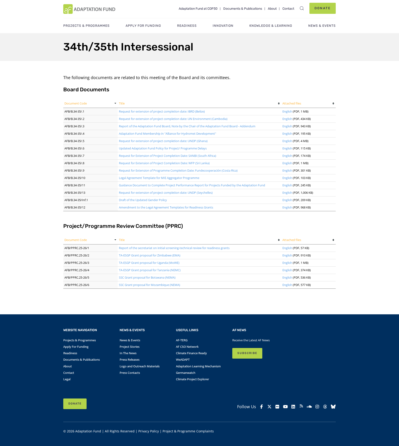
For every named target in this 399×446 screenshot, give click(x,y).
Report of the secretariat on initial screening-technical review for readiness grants (174, 248)
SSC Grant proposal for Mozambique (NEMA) (149, 285)
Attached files (291, 103)
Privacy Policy (148, 431)
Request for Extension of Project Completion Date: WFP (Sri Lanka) (164, 163)
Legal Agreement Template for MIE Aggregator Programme (159, 178)
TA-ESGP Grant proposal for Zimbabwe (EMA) (149, 255)
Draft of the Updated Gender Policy (143, 200)
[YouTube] (285, 407)
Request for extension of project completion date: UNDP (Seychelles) (166, 192)
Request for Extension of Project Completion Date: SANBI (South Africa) (167, 156)
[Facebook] (261, 407)
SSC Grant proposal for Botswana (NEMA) (147, 277)
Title (122, 103)
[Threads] (325, 407)
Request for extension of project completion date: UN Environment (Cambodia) (173, 119)
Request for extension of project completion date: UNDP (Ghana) (163, 141)
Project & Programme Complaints (188, 431)
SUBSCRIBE (247, 353)
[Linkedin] (293, 407)
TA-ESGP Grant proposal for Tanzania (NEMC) (150, 270)
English (287, 111)
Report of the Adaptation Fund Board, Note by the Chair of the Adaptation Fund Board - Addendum (187, 126)
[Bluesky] (333, 407)
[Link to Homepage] (89, 9)
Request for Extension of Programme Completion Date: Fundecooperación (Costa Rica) (178, 170)
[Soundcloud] (309, 407)
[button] (302, 8)
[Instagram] (317, 407)
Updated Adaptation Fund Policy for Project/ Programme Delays (163, 148)
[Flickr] (277, 407)
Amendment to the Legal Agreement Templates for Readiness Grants (166, 207)
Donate (322, 8)
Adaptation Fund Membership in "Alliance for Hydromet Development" (167, 133)
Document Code (75, 103)
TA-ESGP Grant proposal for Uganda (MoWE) (149, 263)
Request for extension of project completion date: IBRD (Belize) (162, 111)
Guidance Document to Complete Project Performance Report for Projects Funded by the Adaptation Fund (192, 185)
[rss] (301, 407)
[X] (269, 407)
